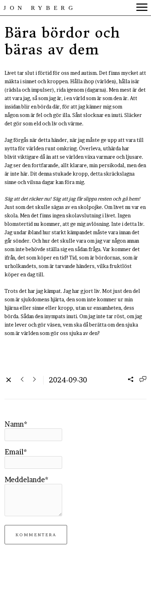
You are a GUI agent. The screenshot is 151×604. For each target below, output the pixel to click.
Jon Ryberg (40, 8)
